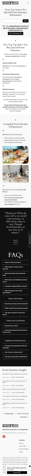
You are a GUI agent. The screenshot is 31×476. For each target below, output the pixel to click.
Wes (13, 377)
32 (23, 413)
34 (28, 413)
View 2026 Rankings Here (15, 33)
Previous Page (7, 413)
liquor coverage (9, 204)
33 (25, 413)
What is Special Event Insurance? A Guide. (14, 389)
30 (20, 413)
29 (18, 413)
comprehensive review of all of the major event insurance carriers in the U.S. (16, 28)
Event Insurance (20, 377)
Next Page (24, 417)
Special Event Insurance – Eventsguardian (15, 429)
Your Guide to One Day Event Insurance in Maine (14, 381)
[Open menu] (28, 3)
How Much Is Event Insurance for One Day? (14, 374)
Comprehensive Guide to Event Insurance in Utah (14, 404)
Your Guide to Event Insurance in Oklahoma (14, 396)
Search (25, 20)
